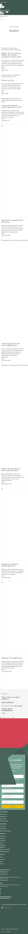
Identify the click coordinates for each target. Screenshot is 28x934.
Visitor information (3, 2)
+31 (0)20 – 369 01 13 (7, 708)
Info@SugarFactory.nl (5, 896)
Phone (3, 799)
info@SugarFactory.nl (7, 710)
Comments (4, 773)
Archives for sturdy (6, 717)
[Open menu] (2, 19)
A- (1, 12)
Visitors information (4, 886)
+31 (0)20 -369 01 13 (5, 898)
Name (3, 782)
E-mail (3, 793)
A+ (7, 12)
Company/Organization (7, 787)
